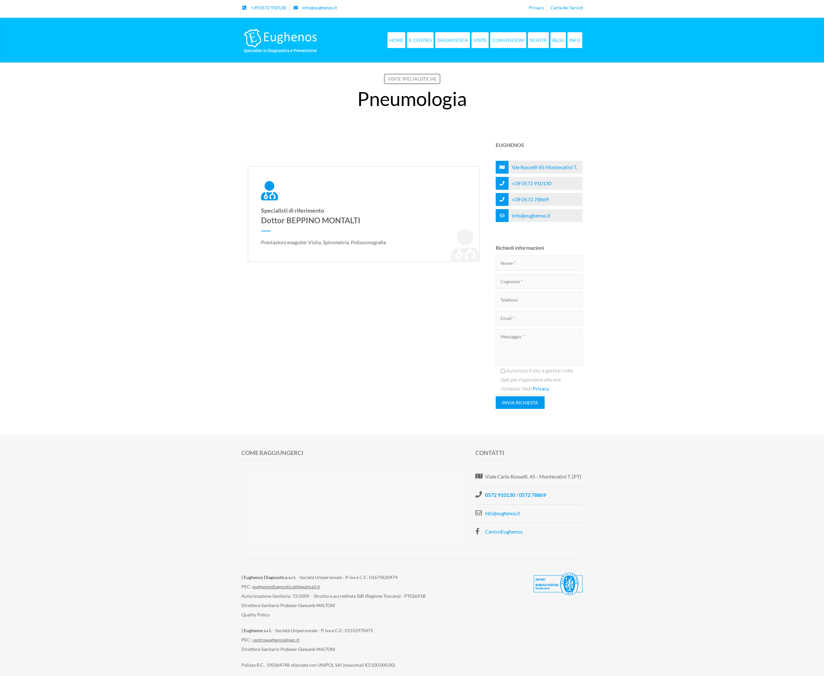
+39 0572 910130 (531, 183)
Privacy (541, 388)
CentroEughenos (504, 531)
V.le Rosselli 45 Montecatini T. (544, 167)
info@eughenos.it (531, 215)
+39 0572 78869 (530, 199)
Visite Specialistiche (412, 79)
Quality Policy (255, 614)
